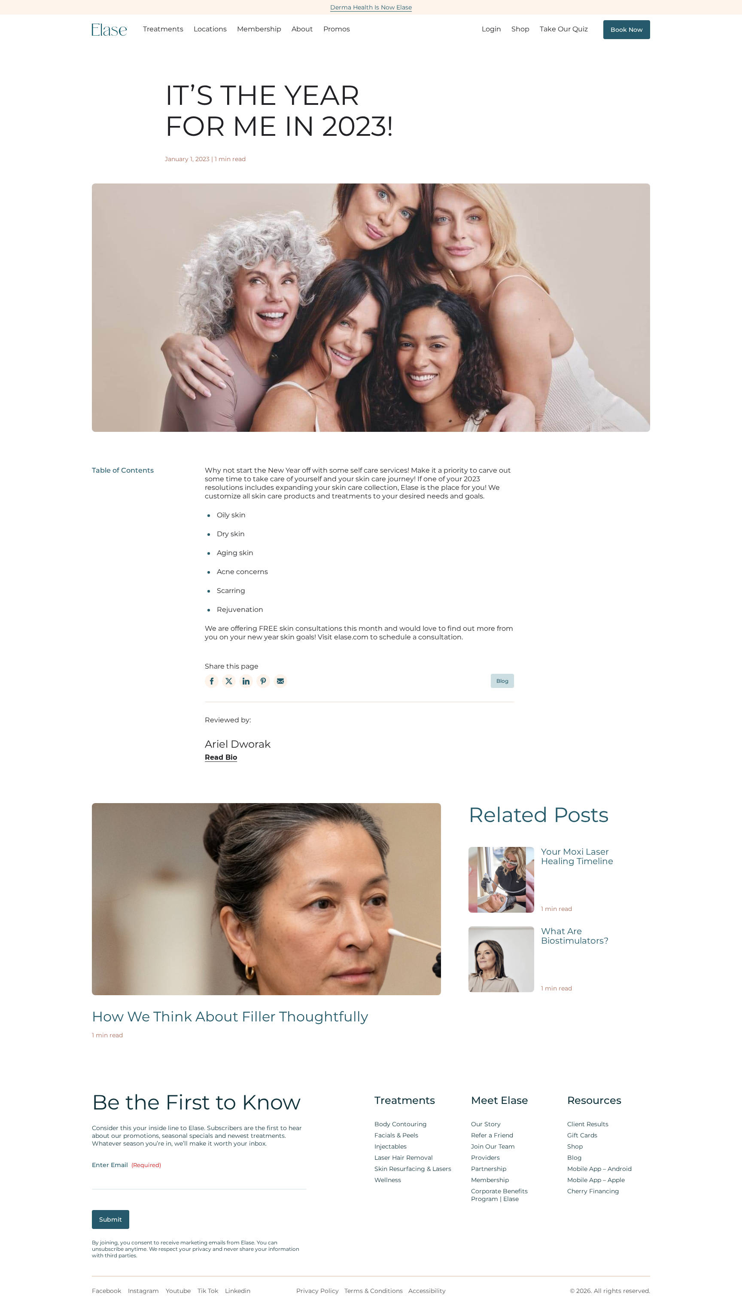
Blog (502, 681)
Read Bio (221, 757)
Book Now (627, 30)
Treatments (163, 29)
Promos (336, 29)
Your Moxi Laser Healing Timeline (577, 857)
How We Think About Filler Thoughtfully (230, 1016)
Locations (210, 29)
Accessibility (427, 1291)
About (302, 29)
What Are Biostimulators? (574, 936)
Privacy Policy (317, 1291)
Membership (259, 29)
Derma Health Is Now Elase (371, 7)
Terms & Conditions (373, 1291)
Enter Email (126, 1165)
